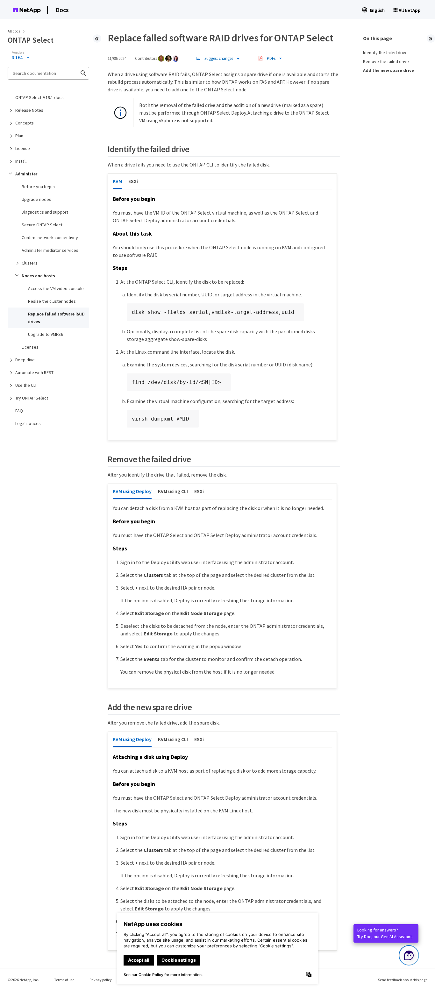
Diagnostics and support (45, 212)
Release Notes (29, 110)
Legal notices (28, 423)
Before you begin (38, 186)
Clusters (30, 263)
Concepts (24, 123)
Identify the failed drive (385, 52)
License (22, 148)
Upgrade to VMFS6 (45, 334)
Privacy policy (100, 979)
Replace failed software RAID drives (56, 317)
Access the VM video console (56, 288)
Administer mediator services (50, 250)
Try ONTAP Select (31, 398)
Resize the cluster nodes (52, 301)
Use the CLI (25, 385)
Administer (26, 174)
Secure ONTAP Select (42, 225)
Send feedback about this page (402, 979)
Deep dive (25, 360)
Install (20, 161)
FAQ (19, 411)
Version (18, 52)
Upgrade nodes (36, 199)
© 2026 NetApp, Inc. (23, 979)
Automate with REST (34, 372)
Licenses (30, 347)
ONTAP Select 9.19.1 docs (39, 97)
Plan (19, 135)
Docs (62, 10)
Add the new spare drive (388, 70)
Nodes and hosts (38, 276)
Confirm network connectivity (50, 237)
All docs (14, 31)
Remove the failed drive (386, 61)
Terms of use (64, 979)
